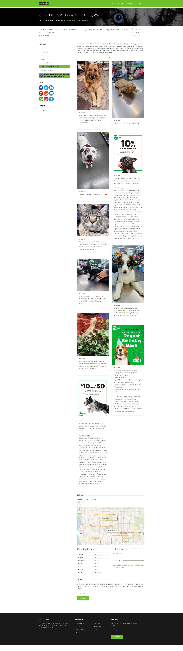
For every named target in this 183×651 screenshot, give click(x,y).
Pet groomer (45, 110)
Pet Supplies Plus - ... (111, 530)
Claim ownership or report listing (51, 66)
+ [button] (79, 509)
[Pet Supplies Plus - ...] (111, 526)
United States (49, 20)
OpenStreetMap (134, 544)
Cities (121, 4)
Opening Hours (46, 56)
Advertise (97, 623)
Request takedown (47, 70)
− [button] (79, 512)
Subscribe (83, 598)
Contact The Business (48, 63)
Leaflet (122, 544)
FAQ (77, 633)
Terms (78, 626)
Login (140, 4)
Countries (131, 4)
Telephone (45, 52)
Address (44, 49)
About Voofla (80, 623)
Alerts (43, 59)
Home (113, 4)
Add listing (97, 626)
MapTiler (127, 544)
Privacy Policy (80, 629)
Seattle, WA (59, 20)
